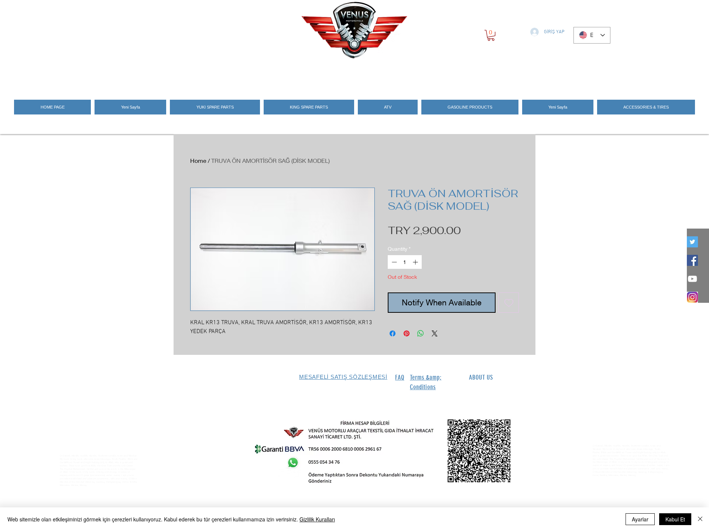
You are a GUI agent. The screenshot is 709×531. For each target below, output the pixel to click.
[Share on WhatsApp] (420, 333)
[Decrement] (393, 262)
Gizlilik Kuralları (317, 519)
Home (198, 160)
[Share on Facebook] (392, 333)
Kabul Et (675, 519)
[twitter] (692, 241)
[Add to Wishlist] (509, 302)
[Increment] (416, 262)
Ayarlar (640, 519)
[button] (490, 35)
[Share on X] (434, 333)
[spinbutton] (404, 262)
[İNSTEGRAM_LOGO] (692, 297)
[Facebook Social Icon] (692, 260)
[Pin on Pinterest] (406, 333)
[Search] (527, 74)
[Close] (700, 519)
